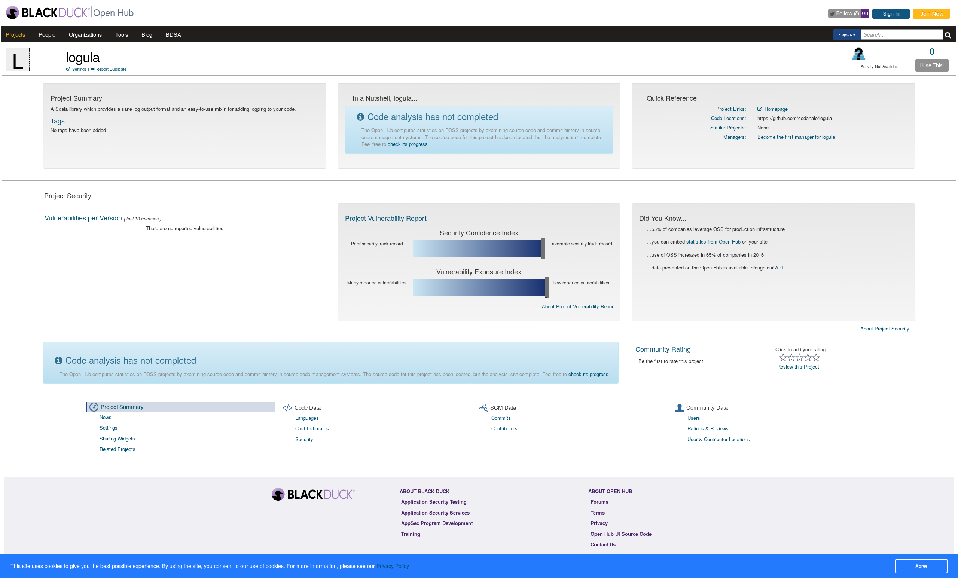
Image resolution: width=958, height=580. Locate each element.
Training (410, 533)
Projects (15, 34)
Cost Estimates (312, 428)
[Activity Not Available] (859, 53)
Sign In (891, 13)
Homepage (775, 108)
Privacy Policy (392, 566)
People (47, 34)
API (779, 267)
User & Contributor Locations (718, 439)
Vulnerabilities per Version (83, 217)
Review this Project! (799, 366)
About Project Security (884, 328)
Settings (79, 69)
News (106, 417)
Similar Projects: (728, 127)
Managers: (734, 136)
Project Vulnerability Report (386, 218)
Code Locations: (728, 118)
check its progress (408, 143)
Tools (121, 34)
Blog (146, 34)
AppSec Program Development (437, 522)
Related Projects (117, 448)
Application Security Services (435, 512)
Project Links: (731, 108)
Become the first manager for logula (796, 136)
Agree (921, 565)
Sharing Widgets (117, 438)
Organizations (85, 34)
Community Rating (663, 349)
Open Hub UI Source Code (621, 533)
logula (83, 56)
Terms (598, 512)
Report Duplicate (111, 69)
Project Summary (122, 406)
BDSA (173, 34)
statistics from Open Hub (713, 241)
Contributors (504, 428)
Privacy (599, 522)
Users (693, 417)
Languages (307, 417)
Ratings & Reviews (708, 428)
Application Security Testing (434, 501)
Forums (599, 501)
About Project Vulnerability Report (578, 306)
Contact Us (603, 544)
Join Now (931, 13)
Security (304, 439)
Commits (501, 417)
